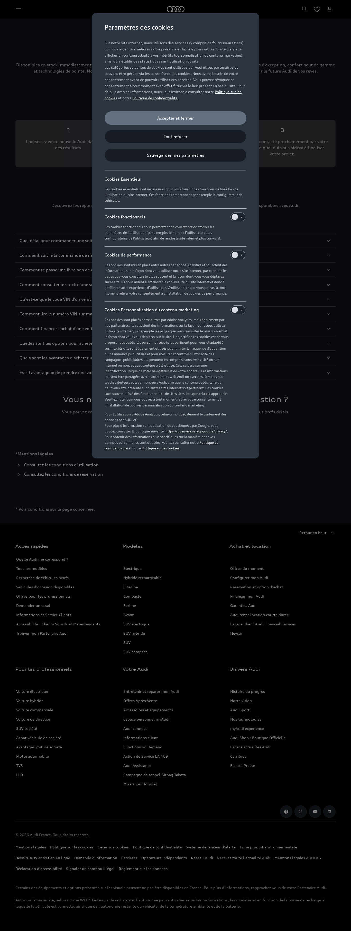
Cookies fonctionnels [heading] (125, 216)
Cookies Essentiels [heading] (123, 179)
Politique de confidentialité (155, 98)
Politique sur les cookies (160, 448)
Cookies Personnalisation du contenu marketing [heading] (152, 309)
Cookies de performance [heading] (128, 255)
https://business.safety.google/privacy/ (196, 431)
